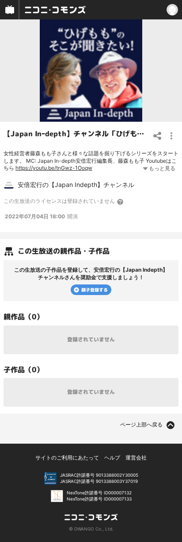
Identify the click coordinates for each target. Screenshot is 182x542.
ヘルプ (112, 457)
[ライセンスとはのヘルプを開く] (121, 202)
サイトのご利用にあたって (67, 457)
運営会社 (136, 457)
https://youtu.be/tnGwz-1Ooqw (53, 167)
